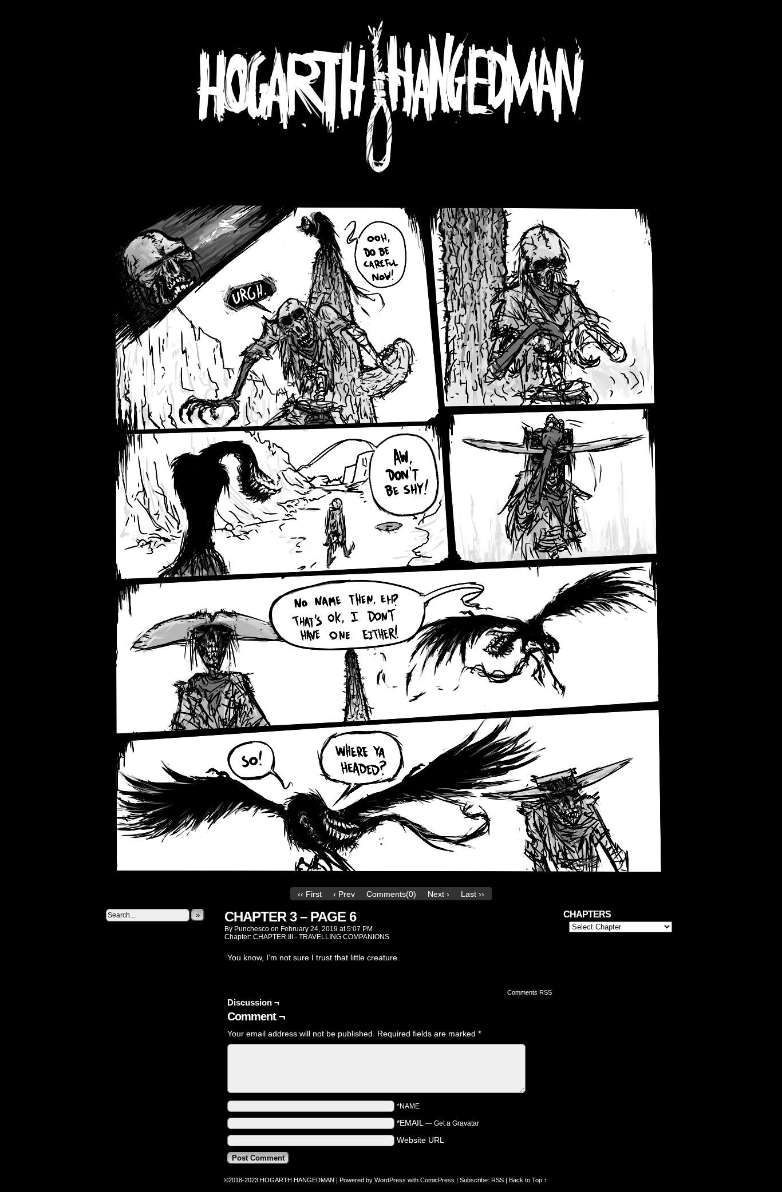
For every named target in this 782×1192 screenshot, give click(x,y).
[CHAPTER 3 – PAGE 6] (391, 878)
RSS (497, 1180)
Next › (438, 894)
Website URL (420, 1140)
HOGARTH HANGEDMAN (297, 1180)
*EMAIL (438, 1122)
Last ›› (472, 894)
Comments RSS (529, 992)
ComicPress (437, 1180)
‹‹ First (310, 894)
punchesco (251, 929)
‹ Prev (344, 894)
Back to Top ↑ (528, 1180)
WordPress (390, 1180)
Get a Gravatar (456, 1123)
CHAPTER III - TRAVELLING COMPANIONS (321, 937)
